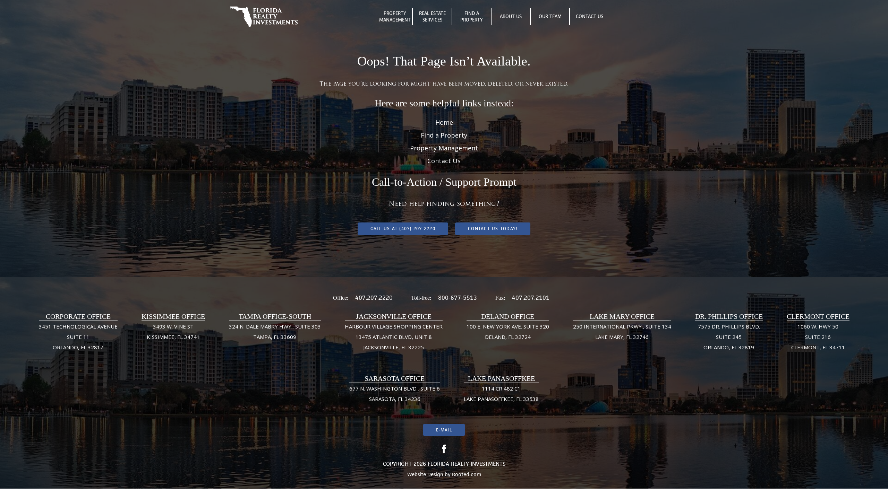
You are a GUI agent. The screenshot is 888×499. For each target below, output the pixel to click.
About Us (511, 16)
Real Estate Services (432, 16)
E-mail (444, 430)
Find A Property (471, 16)
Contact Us (589, 16)
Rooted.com (466, 474)
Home (444, 122)
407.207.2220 (374, 297)
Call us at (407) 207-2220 (402, 228)
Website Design (425, 474)
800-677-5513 (457, 297)
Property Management (395, 16)
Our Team (550, 16)
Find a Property (444, 135)
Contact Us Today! (493, 228)
